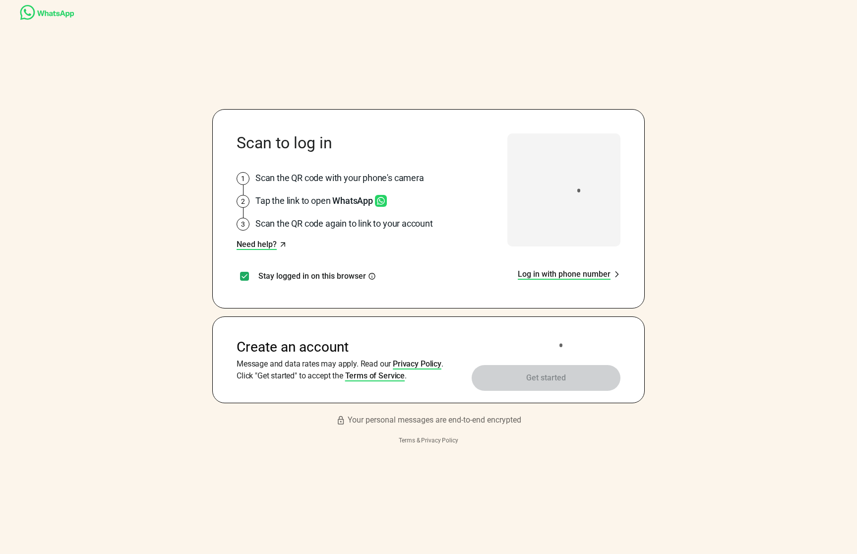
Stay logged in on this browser (312, 276)
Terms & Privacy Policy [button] (428, 440)
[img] (372, 276)
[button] (262, 244)
